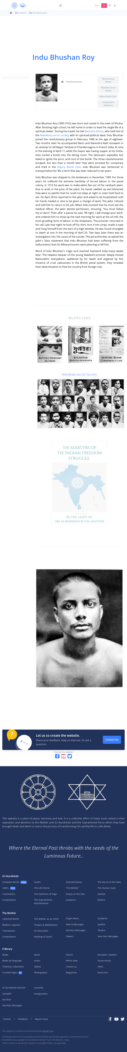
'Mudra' (101, 930)
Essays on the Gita (75, 893)
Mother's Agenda (11, 924)
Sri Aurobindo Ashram (13, 987)
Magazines (71, 972)
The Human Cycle (107, 887)
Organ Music (72, 918)
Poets (100, 966)
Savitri (37, 882)
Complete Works (14, 882)
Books (5, 954)
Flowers (70, 936)
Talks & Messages (75, 924)
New (97, 5)
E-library (7, 949)
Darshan (6, 999)
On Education (41, 930)
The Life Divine (41, 887)
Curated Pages (11, 972)
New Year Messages (108, 936)
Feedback (23, 1019)
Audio (37, 960)
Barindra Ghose (94, 131)
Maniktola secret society (54, 135)
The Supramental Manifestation (43, 901)
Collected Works (10, 918)
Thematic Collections (13, 966)
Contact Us (111, 739)
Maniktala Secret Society (79, 374)
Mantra (101, 899)
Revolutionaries (39, 12)
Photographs (40, 972)
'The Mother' (72, 887)
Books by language (12, 960)
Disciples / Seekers (107, 954)
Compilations (9, 899)
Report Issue (41, 1019)
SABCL (8, 887)
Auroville (38, 987)
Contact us (71, 966)
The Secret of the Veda (109, 882)
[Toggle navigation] (60, 5)
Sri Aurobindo (10, 876)
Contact (7, 1019)
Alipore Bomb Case (69, 167)
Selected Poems (74, 882)
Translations (8, 893)
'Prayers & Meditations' (46, 924)
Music (37, 954)
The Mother (9, 913)
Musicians (103, 972)
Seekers (22, 12)
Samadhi (6, 993)
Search (69, 954)
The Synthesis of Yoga (45, 893)
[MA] (18, 5)
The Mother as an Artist (46, 918)
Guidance (71, 899)
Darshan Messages (75, 930)
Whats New (72, 960)
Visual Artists (104, 960)
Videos (37, 966)
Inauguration (41, 993)
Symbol (101, 893)
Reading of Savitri (43, 936)
